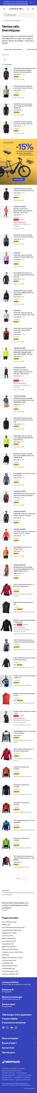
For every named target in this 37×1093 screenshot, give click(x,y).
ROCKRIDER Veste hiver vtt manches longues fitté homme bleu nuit (24, 274)
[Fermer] (33, 2)
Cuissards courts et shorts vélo (12, 952)
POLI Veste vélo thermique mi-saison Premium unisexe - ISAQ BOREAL (24, 858)
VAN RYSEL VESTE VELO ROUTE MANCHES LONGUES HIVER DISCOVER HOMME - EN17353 (23, 352)
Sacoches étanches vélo (10, 974)
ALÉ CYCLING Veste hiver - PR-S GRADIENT (24, 821)
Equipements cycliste (9, 933)
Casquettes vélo (7, 963)
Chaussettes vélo (8, 944)
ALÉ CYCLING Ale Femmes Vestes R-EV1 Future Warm (24, 659)
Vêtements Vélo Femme (10, 949)
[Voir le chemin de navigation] (2, 20)
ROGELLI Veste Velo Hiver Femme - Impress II (24, 676)
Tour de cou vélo (7, 935)
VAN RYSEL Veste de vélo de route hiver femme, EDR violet (23, 256)
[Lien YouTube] (11, 1027)
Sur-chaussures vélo (9, 941)
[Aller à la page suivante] (25, 878)
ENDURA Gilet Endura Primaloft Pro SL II (24, 694)
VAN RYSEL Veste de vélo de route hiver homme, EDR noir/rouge (22, 330)
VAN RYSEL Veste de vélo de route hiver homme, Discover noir (23, 420)
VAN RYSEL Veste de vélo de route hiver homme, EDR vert (23, 87)
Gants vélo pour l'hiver (9, 966)
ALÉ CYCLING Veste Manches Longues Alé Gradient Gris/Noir (24, 641)
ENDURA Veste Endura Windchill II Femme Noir (24, 621)
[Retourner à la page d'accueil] (16, 9)
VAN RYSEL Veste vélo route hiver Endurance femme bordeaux (24, 494)
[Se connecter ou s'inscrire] (28, 9)
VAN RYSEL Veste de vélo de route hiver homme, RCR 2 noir (23, 189)
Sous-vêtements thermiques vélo (13, 927)
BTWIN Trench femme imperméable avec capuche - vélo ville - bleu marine (23, 371)
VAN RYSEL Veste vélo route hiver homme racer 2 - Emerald (24, 514)
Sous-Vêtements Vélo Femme (12, 930)
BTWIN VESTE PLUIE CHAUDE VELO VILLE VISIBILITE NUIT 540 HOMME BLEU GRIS (23, 400)
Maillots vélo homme (9, 938)
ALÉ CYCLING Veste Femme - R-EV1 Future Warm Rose (23, 585)
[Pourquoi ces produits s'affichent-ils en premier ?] (3, 65)
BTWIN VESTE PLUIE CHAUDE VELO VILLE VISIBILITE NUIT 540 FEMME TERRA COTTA (23, 569)
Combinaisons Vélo (8, 968)
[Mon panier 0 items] (33, 9)
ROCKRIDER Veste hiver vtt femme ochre (22, 548)
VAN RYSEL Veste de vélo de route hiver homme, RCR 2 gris (23, 313)
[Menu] (4, 9)
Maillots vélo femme (9, 946)
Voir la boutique (18, 179)
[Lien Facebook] (3, 1027)
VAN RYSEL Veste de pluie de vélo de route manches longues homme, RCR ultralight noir (24, 70)
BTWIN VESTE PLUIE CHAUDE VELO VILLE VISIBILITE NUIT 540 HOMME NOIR (23, 455)
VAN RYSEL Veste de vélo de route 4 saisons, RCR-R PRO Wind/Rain (23, 106)
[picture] (6, 73)
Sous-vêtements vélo (9, 922)
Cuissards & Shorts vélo (10, 971)
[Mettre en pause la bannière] (30, 2)
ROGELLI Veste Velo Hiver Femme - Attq (24, 712)
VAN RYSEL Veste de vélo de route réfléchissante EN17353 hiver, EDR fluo (23, 437)
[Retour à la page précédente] (11, 878)
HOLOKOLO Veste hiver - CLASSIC (21, 768)
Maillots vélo (6, 924)
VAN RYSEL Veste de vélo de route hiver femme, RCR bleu (23, 236)
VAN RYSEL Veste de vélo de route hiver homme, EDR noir (23, 123)
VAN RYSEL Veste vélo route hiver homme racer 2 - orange (24, 532)
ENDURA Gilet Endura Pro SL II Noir (23, 603)
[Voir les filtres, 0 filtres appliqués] (4, 59)
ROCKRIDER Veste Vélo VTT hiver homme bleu (24, 474)
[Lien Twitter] (7, 1027)
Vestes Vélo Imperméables (13, 49)
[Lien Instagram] (15, 1027)
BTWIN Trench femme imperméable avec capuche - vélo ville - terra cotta (23, 210)
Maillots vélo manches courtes (12, 957)
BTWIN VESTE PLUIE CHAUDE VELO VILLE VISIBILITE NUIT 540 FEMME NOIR (23, 292)
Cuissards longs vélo (9, 960)
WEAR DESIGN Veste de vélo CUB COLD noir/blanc (24, 732)
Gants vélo (5, 955)
